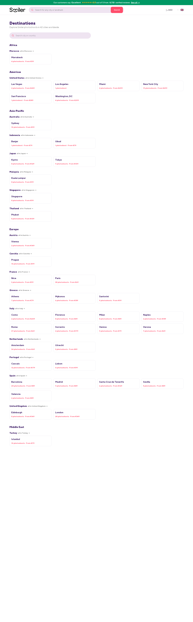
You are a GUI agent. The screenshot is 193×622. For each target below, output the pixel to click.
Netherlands (25, 339)
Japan (18, 153)
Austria (20, 235)
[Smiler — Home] (17, 10)
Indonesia (22, 135)
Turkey (19, 433)
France (19, 272)
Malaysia (21, 172)
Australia (21, 117)
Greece (20, 290)
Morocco (21, 51)
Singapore (22, 190)
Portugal (21, 357)
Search (117, 10)
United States (26, 78)
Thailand (21, 208)
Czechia (20, 253)
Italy (17, 308)
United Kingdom (28, 406)
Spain (18, 375)
